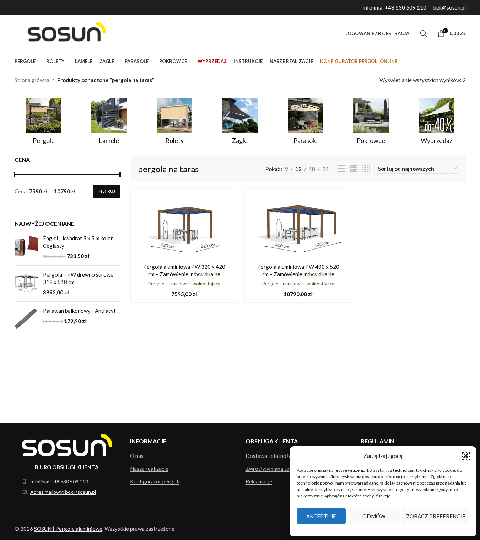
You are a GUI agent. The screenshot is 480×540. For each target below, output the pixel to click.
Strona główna (32, 80)
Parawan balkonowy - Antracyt (79, 311)
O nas (137, 456)
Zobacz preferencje (435, 516)
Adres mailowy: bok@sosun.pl (63, 492)
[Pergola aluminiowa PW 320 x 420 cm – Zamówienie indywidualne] (184, 227)
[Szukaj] (423, 33)
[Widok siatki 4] (366, 168)
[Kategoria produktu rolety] (174, 123)
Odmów (373, 516)
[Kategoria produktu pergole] (44, 123)
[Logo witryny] (65, 33)
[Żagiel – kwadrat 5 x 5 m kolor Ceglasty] (26, 247)
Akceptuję (321, 516)
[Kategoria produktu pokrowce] (371, 123)
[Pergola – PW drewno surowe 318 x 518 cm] (26, 283)
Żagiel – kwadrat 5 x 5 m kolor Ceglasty (78, 242)
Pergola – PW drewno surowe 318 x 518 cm (78, 278)
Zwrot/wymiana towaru (273, 468)
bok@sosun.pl (449, 7)
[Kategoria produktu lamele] (109, 123)
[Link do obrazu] (67, 444)
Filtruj (106, 191)
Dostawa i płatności (269, 456)
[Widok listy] (341, 168)
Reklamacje (259, 481)
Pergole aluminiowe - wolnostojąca (184, 284)
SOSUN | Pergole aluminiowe (68, 528)
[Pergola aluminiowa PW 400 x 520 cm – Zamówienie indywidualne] (298, 227)
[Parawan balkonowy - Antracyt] (26, 318)
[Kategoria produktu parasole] (305, 123)
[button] (465, 455)
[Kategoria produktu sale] (436, 123)
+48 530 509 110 (405, 7)
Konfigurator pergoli (154, 481)
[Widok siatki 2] (353, 168)
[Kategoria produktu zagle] (240, 123)
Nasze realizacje (149, 468)
